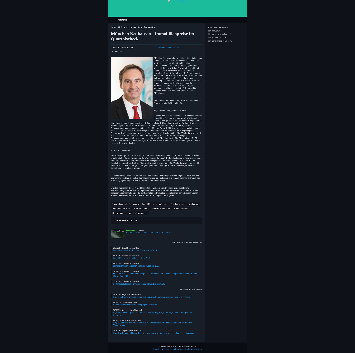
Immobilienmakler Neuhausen (125, 204)
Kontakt (156, 349)
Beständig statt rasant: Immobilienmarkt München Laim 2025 (140, 284)
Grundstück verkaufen (160, 208)
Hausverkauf (118, 213)
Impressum (166, 349)
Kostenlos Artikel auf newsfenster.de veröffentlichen (149, 232)
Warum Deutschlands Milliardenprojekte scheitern (135, 304)
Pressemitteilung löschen (168, 47)
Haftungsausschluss (193, 349)
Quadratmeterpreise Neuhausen (184, 204)
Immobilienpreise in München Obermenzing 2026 (135, 250)
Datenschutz (178, 349)
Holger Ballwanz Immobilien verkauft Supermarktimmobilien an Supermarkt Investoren (151, 297)
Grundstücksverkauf (136, 213)
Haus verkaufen (140, 208)
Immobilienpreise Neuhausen (155, 204)
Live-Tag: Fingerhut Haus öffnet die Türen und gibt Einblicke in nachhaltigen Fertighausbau (153, 333)
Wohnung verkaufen (121, 208)
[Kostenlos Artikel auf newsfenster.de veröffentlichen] (118, 234)
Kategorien (123, 20)
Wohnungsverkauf (182, 208)
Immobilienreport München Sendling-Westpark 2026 (136, 266)
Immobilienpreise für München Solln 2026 (131, 258)
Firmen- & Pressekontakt (126, 220)
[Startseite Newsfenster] (177, 1)
